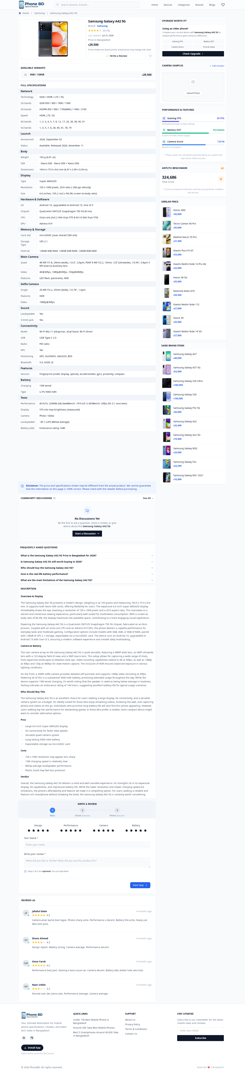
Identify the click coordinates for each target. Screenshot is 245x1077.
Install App (34, 1047)
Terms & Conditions (136, 1029)
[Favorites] (223, 4)
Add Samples (218, 66)
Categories (184, 4)
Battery (136, 825)
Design (38, 825)
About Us (130, 1019)
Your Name (31, 838)
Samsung (39, 13)
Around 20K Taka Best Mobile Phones (94, 1027)
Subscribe (200, 1038)
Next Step (138, 885)
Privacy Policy (132, 1024)
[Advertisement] (87, 456)
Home (155, 4)
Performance (71, 825)
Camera (103, 825)
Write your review (35, 854)
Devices (168, 4)
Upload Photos (193, 93)
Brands (200, 4)
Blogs (212, 4)
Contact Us (131, 1033)
